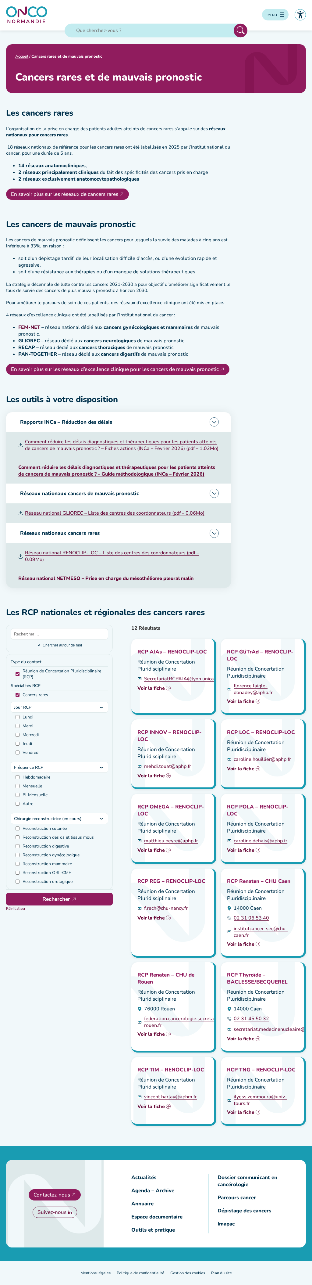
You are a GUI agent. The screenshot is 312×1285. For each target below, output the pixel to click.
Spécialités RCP (26, 686)
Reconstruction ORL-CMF (47, 873)
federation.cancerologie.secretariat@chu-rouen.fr (190, 1022)
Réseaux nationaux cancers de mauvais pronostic (79, 493)
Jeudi (27, 744)
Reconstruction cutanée (45, 828)
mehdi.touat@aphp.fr (167, 766)
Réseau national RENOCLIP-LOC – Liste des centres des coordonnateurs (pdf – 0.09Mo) (112, 556)
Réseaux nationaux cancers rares (60, 533)
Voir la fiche (151, 688)
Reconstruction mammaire (47, 864)
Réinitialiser (15, 908)
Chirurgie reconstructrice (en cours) (48, 819)
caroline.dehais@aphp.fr (260, 840)
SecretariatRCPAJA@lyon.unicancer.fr (186, 678)
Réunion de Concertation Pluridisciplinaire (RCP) (62, 674)
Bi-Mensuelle (35, 795)
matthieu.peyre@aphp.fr (171, 840)
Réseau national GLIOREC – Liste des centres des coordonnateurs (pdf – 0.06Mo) (114, 513)
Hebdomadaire (36, 777)
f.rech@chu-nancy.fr (166, 908)
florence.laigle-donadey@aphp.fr (253, 689)
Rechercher (240, 30)
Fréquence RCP (28, 767)
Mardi (28, 726)
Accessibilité (300, 14)
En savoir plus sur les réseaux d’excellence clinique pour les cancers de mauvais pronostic (115, 369)
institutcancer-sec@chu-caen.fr (261, 932)
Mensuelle (32, 786)
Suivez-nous (51, 1212)
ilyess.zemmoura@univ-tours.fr (260, 1100)
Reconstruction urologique (48, 881)
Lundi (28, 717)
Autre (28, 804)
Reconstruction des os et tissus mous (58, 837)
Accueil (21, 56)
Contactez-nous (52, 1194)
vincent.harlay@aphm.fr (170, 1096)
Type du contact (26, 662)
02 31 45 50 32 (251, 1018)
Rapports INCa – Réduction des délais (66, 422)
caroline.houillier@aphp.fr (262, 759)
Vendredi (31, 752)
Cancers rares (35, 695)
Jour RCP (22, 707)
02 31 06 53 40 (251, 918)
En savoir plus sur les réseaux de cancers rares (64, 194)
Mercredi (31, 735)
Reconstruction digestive (46, 846)
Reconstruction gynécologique (51, 855)
